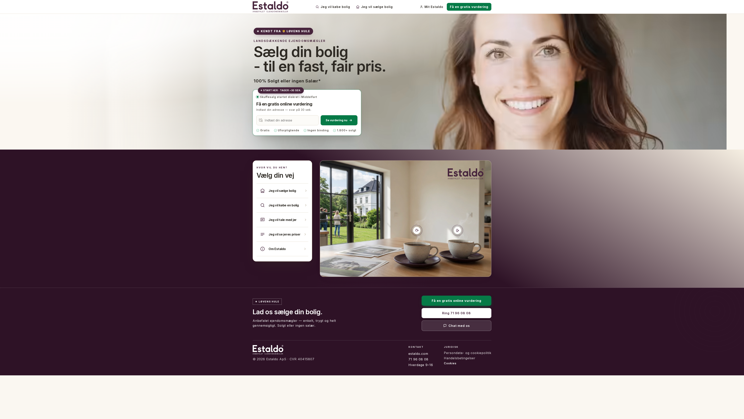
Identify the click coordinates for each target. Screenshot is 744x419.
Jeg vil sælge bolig (377, 7)
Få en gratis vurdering (469, 7)
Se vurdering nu (336, 120)
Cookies (450, 363)
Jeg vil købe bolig (335, 7)
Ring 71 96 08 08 (456, 313)
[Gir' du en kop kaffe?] (416, 230)
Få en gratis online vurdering (456, 301)
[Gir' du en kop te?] (457, 230)
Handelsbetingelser (459, 358)
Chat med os (459, 326)
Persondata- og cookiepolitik (467, 353)
